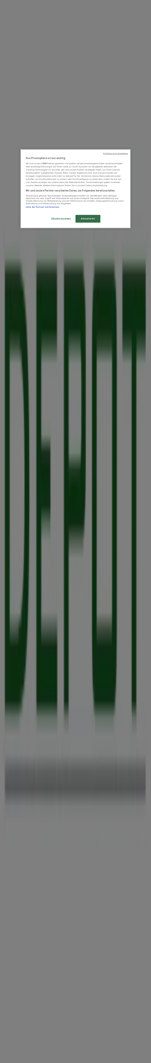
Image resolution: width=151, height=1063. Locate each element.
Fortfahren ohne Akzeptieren (115, 153)
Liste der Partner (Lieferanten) (42, 207)
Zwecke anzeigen (61, 218)
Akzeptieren (88, 218)
